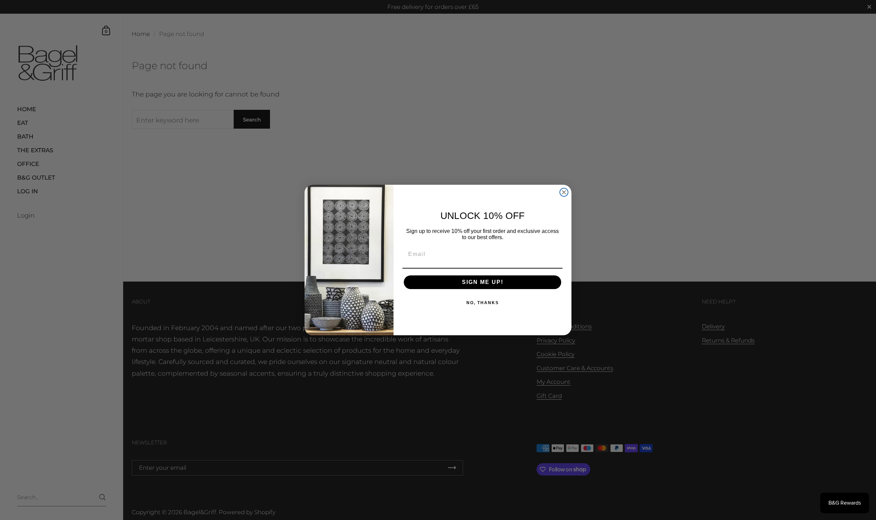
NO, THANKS (482, 302)
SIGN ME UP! (482, 282)
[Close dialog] (564, 192)
